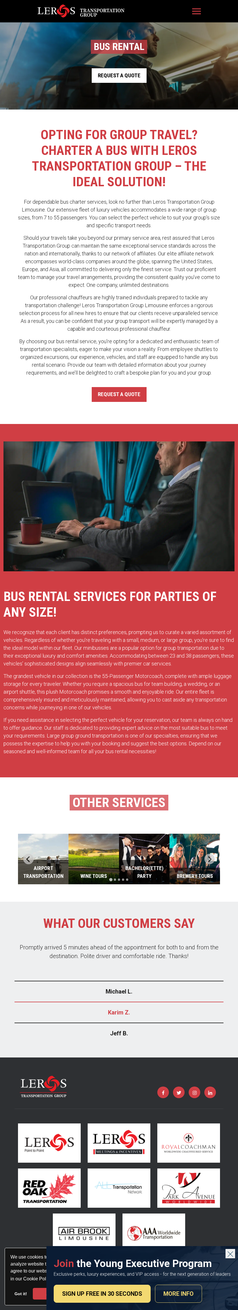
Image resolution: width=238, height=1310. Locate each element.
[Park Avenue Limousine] (188, 1188)
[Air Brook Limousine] (84, 1233)
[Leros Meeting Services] (119, 1143)
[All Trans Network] (119, 1188)
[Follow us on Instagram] (194, 1092)
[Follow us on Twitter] (179, 1092)
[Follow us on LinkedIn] (210, 1092)
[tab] (110, 879)
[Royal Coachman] (188, 1143)
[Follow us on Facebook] (163, 1092)
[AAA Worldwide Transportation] (153, 1233)
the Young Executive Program (133, 1264)
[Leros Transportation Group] (81, 11)
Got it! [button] (21, 1293)
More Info (178, 1293)
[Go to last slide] (28, 859)
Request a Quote (119, 75)
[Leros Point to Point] (49, 1143)
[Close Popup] (230, 1253)
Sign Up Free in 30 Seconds (102, 1293)
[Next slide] (209, 859)
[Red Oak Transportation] (49, 1188)
